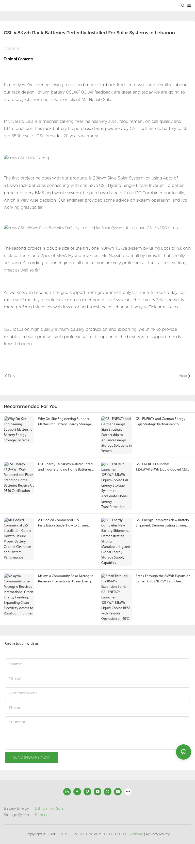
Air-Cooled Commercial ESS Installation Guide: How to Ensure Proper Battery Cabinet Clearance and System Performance (63, 523)
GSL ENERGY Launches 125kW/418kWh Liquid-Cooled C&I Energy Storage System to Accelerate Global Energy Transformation (161, 467)
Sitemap (136, 834)
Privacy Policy (158, 834)
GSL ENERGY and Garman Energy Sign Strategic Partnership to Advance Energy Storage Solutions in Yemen (162, 422)
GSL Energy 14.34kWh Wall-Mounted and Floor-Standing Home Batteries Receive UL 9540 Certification (65, 467)
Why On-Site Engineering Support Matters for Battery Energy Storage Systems (64, 422)
